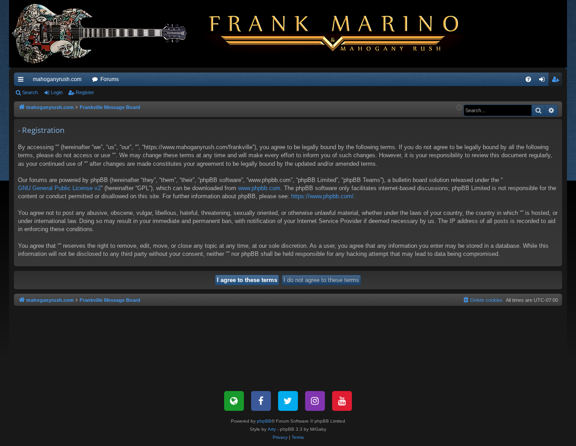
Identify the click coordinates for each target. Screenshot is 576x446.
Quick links (22, 81)
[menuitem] (528, 79)
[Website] (234, 401)
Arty (272, 429)
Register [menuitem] (557, 81)
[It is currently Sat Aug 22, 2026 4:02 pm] (459, 108)
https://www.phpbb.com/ (322, 196)
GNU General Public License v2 (59, 188)
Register (85, 92)
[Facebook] (261, 401)
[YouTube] (342, 401)
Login (57, 92)
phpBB (264, 421)
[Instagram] (315, 401)
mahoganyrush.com (57, 79)
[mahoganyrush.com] (244, 34)
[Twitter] (288, 401)
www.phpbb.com (259, 188)
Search (30, 92)
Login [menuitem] (544, 81)
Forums (109, 79)
